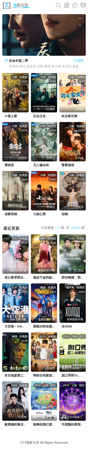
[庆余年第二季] (44, 35)
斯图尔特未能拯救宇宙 (49, 326)
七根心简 (39, 214)
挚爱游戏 (68, 165)
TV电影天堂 (30, 442)
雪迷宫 (9, 165)
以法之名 (39, 116)
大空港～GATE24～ (18, 326)
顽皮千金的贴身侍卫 (47, 277)
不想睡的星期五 (73, 424)
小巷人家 (11, 116)
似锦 (65, 214)
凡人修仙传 (41, 165)
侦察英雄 (11, 214)
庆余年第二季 (18, 60)
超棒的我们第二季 (45, 424)
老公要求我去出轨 (17, 277)
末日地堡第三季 (16, 375)
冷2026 (67, 326)
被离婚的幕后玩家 (17, 424)
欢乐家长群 (69, 116)
